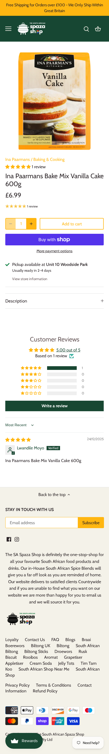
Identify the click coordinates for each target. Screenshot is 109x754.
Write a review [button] (55, 405)
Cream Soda (41, 663)
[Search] (86, 29)
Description (16, 301)
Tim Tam (89, 663)
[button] (18, 166)
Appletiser (14, 663)
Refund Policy (45, 690)
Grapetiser (73, 657)
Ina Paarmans (17, 159)
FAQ (55, 639)
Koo (8, 669)
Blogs (70, 639)
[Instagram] (17, 539)
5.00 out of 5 (68, 350)
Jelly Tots (66, 663)
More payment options (54, 251)
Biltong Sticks (36, 651)
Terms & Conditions (53, 685)
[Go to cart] (98, 29)
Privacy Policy (17, 685)
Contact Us (35, 639)
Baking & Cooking (49, 159)
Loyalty (12, 639)
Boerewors (15, 645)
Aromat (51, 657)
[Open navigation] (8, 29)
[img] (18, 439)
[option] (54, 101)
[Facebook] (9, 539)
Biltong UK (40, 645)
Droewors (63, 651)
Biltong (63, 645)
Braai (86, 639)
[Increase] (31, 223)
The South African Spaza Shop (59, 734)
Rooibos (30, 657)
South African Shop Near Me (44, 669)
